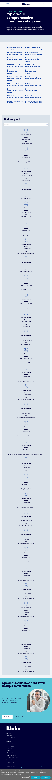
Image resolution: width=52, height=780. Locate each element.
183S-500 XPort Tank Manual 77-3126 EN (33, 96)
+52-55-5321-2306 (26, 521)
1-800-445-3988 (26, 194)
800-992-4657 (26, 139)
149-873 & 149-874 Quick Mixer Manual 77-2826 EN (14, 78)
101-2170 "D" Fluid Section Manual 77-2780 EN (33, 48)
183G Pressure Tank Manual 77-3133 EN (33, 84)
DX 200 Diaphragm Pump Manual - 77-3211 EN (33, 65)
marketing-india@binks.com (26, 235)
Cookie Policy (10, 762)
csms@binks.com (26, 326)
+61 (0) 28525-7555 (26, 176)
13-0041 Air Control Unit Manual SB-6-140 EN (14, 71)
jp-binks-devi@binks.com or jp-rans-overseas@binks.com (26, 454)
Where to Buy (10, 746)
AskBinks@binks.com (26, 144)
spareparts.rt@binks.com (26, 363)
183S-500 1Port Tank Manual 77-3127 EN (15, 96)
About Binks (9, 753)
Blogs (8, 750)
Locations (9, 748)
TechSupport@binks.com (26, 162)
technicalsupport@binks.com (26, 436)
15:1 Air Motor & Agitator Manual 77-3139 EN (33, 77)
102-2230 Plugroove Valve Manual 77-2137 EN (15, 65)
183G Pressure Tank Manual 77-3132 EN (15, 84)
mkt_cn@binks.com (26, 271)
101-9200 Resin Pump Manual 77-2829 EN (33, 53)
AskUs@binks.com (26, 198)
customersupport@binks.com (26, 417)
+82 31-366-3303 (26, 468)
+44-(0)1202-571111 (26, 285)
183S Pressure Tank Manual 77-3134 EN (33, 89)
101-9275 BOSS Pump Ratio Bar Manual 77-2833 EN (33, 59)
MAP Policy (8, 733)
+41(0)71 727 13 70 (26, 322)
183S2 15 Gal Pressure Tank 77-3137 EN (15, 102)
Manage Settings (25, 777)
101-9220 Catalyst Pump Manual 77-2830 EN (15, 58)
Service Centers (11, 760)
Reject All (46, 777)
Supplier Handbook (12, 757)
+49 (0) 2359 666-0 (26, 340)
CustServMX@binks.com (26, 525)
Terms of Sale (9, 735)
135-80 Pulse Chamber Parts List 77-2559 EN (32, 71)
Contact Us (7, 717)
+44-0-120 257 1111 (26, 230)
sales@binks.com (26, 180)
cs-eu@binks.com (26, 290)
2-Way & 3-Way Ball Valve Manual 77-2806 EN (33, 102)
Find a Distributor (21, 717)
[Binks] (25, 4)
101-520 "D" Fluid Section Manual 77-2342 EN (15, 53)
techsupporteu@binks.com (26, 308)
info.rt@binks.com (26, 344)
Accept (35, 777)
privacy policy (32, 770)
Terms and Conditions (11, 737)
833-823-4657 (26, 413)
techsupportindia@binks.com (26, 253)
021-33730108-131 (26, 267)
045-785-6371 (26, 449)
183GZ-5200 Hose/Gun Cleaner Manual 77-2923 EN (15, 90)
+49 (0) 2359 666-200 (26, 358)
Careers (8, 741)
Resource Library (11, 755)
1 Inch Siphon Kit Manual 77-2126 (14, 48)
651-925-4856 (26, 431)
